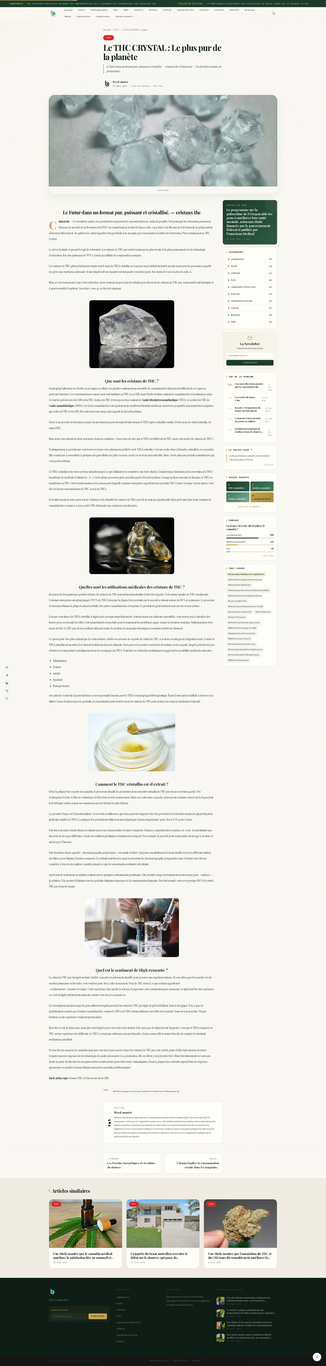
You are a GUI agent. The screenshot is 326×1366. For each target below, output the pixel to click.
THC (115, 10)
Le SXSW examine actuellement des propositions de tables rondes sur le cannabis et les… (255, 3)
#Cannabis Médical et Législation (246, 574)
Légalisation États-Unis (128, 1322)
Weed (67, 16)
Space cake (145, 227)
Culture (167, 10)
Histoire (153, 10)
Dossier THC (75, 1078)
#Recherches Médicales (239, 585)
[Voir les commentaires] (7, 698)
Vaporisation (83, 16)
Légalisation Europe (126, 1335)
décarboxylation (132, 411)
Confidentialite (180, 1361)
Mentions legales (159, 1361)
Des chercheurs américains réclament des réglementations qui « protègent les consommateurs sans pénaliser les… (89, 3)
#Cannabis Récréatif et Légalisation (245, 649)
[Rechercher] (274, 13)
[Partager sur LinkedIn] (7, 683)
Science (138, 10)
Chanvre (204, 10)
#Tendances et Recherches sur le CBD (245, 606)
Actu (118, 1316)
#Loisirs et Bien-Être (237, 601)
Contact (196, 1361)
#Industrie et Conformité (239, 612)
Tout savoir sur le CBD (96, 1078)
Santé (81, 10)
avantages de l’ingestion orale (186, 639)
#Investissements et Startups (241, 644)
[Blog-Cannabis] (53, 13)
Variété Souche (185, 10)
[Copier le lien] (7, 691)
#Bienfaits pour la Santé (239, 639)
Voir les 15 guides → (250, 507)
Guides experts (124, 16)
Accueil (68, 10)
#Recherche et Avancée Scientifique (244, 596)
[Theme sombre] (317, 1357)
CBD (125, 10)
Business (250, 10)
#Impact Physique (236, 617)
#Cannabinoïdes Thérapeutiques (243, 655)
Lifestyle (219, 10)
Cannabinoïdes (99, 10)
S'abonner (250, 363)
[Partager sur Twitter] (7, 667)
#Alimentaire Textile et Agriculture (244, 623)
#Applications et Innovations (241, 633)
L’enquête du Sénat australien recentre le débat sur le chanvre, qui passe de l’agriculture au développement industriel (160, 1257)
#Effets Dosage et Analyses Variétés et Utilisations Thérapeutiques (146, 1091)
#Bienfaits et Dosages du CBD (242, 628)
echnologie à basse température (142, 820)
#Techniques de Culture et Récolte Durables (248, 590)
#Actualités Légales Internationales (245, 580)
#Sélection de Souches (238, 660)
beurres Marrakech (62, 233)
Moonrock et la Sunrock (182, 227)
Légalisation (103, 16)
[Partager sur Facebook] (7, 675)
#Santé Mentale (262, 612)
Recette (234, 10)
